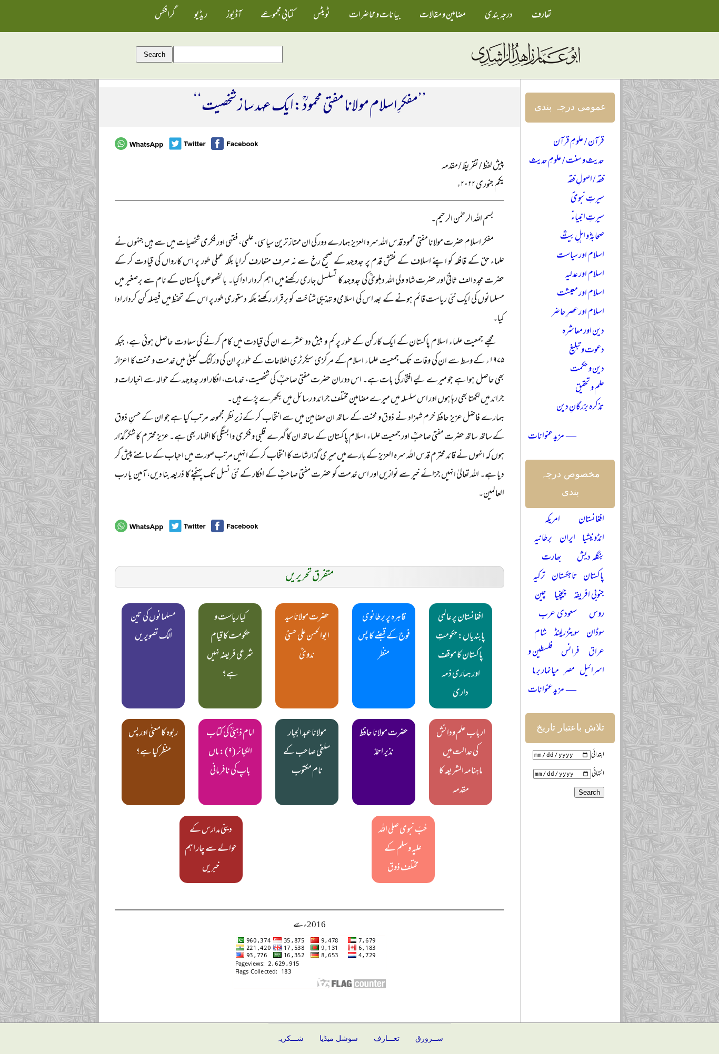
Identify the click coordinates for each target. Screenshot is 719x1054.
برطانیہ (543, 539)
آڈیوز (234, 16)
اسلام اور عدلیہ (584, 275)
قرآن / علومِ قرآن (578, 142)
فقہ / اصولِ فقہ (585, 180)
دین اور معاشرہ (583, 332)
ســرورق (429, 1038)
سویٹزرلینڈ (567, 634)
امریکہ (552, 520)
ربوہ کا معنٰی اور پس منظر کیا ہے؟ (153, 743)
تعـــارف (387, 1038)
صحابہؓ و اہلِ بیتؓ (582, 237)
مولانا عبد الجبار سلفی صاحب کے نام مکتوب (307, 753)
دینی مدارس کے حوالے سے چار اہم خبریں (211, 849)
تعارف (542, 16)
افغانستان (591, 520)
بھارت (552, 558)
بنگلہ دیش (590, 558)
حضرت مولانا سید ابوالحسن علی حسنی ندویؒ (307, 637)
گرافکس (165, 16)
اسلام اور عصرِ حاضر (578, 313)
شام (540, 634)
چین (540, 596)
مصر (569, 672)
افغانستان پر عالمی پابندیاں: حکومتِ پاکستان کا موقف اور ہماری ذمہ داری (460, 656)
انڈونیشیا (593, 539)
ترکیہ (539, 577)
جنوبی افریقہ (589, 596)
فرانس (570, 653)
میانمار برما (545, 672)
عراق (596, 653)
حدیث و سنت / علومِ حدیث (566, 161)
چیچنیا (560, 596)
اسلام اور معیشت (580, 294)
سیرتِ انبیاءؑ (587, 218)
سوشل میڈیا (338, 1038)
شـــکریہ (290, 1038)
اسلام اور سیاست (580, 256)
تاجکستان (564, 577)
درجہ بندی (499, 16)
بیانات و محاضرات (375, 16)
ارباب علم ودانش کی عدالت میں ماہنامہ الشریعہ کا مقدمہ (460, 762)
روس (596, 615)
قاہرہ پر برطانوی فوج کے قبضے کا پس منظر (384, 637)
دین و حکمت (587, 370)
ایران (567, 539)
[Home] (525, 67)
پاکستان (593, 577)
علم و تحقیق (589, 389)
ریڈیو (200, 16)
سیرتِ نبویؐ (587, 199)
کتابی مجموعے (277, 16)
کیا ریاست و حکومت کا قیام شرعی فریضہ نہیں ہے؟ (230, 646)
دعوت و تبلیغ (586, 351)
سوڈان (595, 634)
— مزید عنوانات (552, 437)
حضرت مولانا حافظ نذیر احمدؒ (383, 743)
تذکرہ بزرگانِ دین (580, 408)
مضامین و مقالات (443, 16)
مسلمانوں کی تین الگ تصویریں (153, 627)
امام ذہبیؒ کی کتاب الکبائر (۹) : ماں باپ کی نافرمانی (230, 753)
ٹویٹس (321, 16)
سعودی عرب (557, 615)
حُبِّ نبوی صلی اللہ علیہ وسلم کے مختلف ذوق (402, 849)
